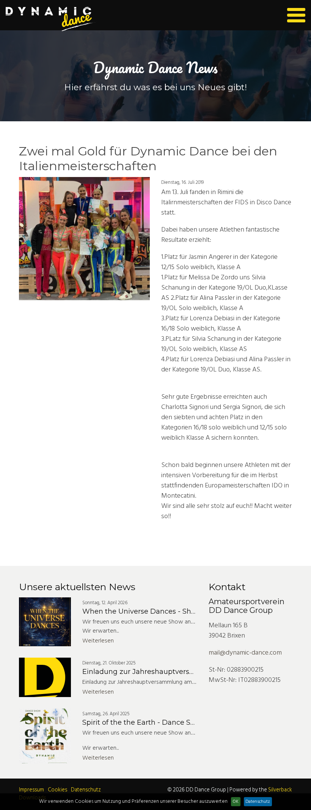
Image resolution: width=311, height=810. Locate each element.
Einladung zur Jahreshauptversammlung (152, 671)
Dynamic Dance (51, 19)
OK (236, 801)
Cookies (57, 790)
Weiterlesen (98, 641)
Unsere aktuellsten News (77, 586)
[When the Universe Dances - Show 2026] (45, 621)
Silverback (280, 790)
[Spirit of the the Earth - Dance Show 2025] (45, 735)
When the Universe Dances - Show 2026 (151, 611)
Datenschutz (86, 790)
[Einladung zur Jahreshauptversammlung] (45, 677)
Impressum (31, 790)
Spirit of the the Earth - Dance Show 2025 (153, 722)
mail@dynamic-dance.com (245, 652)
